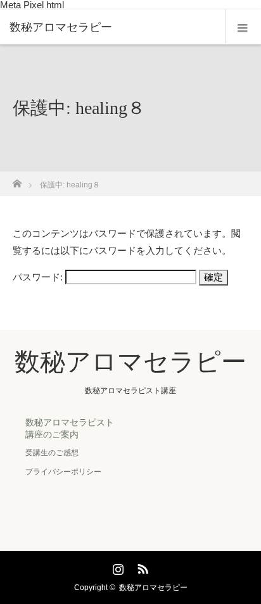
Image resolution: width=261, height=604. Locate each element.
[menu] (243, 27)
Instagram (116, 566)
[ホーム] (17, 180)
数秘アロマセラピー (61, 27)
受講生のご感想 (52, 452)
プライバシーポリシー (63, 471)
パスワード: (39, 277)
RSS (141, 566)
